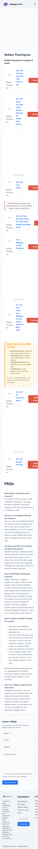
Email (6, 740)
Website (7, 747)
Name (6, 733)
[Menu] (35, 4)
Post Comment (10, 782)
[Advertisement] (19, 28)
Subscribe (23, 824)
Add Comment (10, 754)
